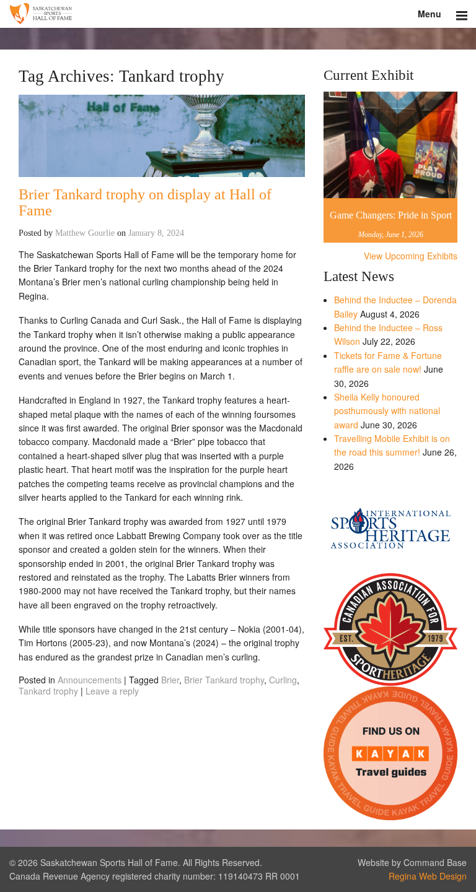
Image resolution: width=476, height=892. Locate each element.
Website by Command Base (412, 862)
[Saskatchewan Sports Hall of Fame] (238, 14)
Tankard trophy (48, 691)
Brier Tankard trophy (224, 679)
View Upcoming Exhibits (410, 255)
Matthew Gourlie (85, 233)
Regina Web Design (428, 876)
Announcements (89, 679)
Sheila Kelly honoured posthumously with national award (387, 411)
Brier (170, 679)
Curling (283, 679)
